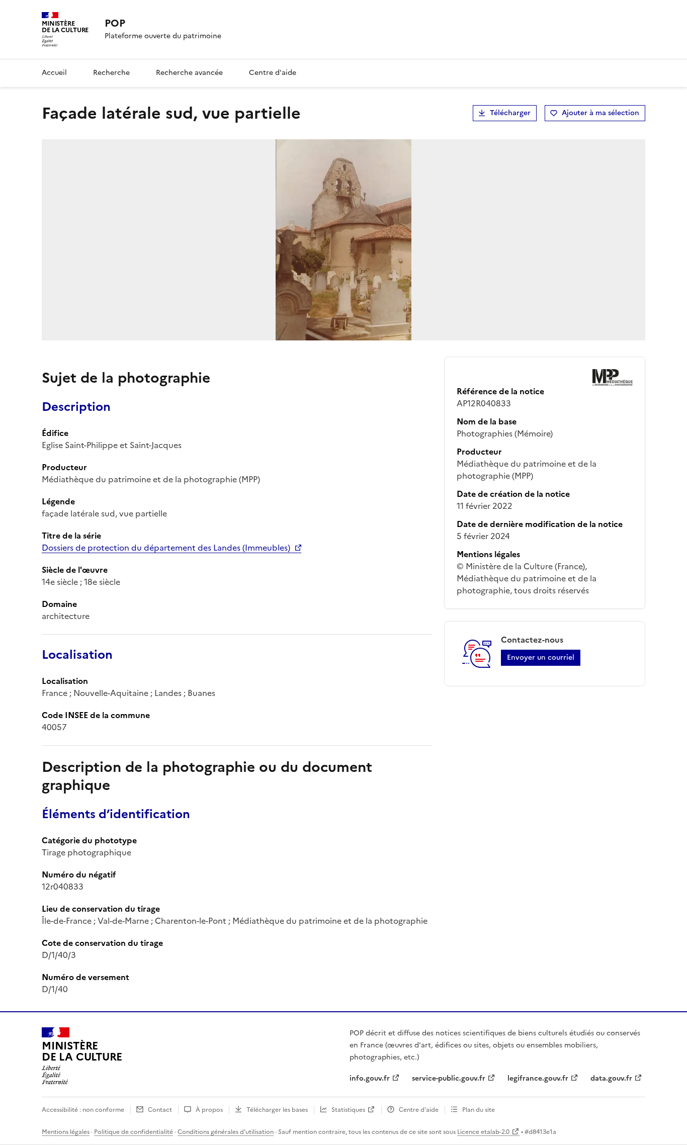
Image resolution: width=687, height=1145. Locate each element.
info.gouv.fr (370, 1078)
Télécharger (510, 113)
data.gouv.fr (611, 1078)
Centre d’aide (419, 1109)
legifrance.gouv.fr (537, 1078)
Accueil (54, 72)
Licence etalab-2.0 (483, 1131)
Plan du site (478, 1109)
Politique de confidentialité (133, 1131)
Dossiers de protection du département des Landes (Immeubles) (166, 548)
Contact (160, 1109)
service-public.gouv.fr (448, 1078)
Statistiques (348, 1109)
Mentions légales (66, 1131)
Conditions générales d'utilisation (226, 1131)
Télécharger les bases (277, 1109)
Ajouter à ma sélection (600, 113)
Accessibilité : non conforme (83, 1109)
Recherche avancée (189, 72)
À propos (209, 1109)
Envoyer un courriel (540, 657)
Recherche (111, 72)
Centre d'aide (272, 72)
